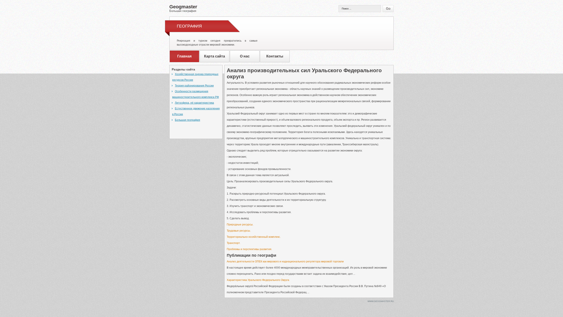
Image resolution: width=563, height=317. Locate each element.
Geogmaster (183, 8)
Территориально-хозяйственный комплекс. (254, 236)
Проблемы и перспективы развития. (249, 249)
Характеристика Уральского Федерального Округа (258, 280)
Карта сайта (214, 56)
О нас (245, 56)
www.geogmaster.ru (380, 301)
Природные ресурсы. (240, 224)
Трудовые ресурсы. (239, 230)
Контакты (274, 56)
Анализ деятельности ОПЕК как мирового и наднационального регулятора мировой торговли (285, 261)
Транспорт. (233, 243)
